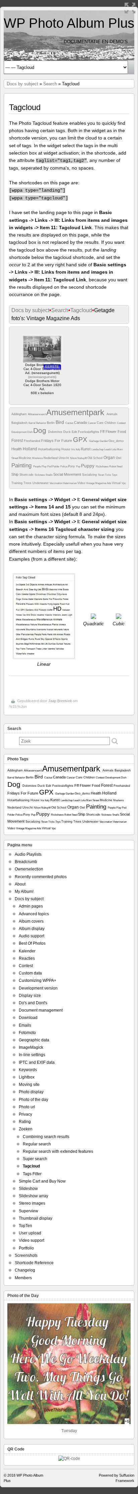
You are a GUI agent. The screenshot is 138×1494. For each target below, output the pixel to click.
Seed (119, 466)
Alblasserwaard (37, 414)
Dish (30, 432)
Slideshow (28, 1188)
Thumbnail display (35, 1218)
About (20, 884)
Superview (28, 1211)
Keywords (28, 1069)
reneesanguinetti (42, 377)
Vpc (124, 483)
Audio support (31, 936)
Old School (95, 458)
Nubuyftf (82, 458)
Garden (104, 441)
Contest (121, 423)
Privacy (25, 1114)
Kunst (86, 449)
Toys (114, 474)
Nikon (73, 458)
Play (44, 466)
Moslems (38, 458)
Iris (73, 449)
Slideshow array (33, 1196)
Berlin (51, 423)
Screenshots (26, 1255)
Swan (101, 474)
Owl (118, 458)
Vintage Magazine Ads (99, 483)
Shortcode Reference (34, 1262)
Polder (56, 466)
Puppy (88, 465)
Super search (35, 1158)
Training (17, 483)
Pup (78, 466)
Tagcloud (81, 310)
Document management (41, 1010)
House (66, 449)
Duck (67, 432)
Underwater (41, 483)
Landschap (97, 449)
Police (64, 466)
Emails (25, 1025)
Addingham (19, 414)
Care (101, 423)
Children (111, 423)
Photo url (27, 1107)
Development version (38, 988)
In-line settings (32, 1054)
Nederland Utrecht (57, 458)
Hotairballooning (49, 449)
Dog (40, 430)
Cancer (92, 423)
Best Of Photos (32, 943)
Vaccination (56, 483)
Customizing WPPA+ (37, 980)
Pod (49, 466)
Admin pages (31, 906)
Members (23, 1278)
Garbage (94, 441)
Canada (81, 423)
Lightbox (26, 1077)
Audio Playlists (28, 854)
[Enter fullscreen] (130, 8)
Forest (17, 440)
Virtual (117, 483)
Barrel (32, 423)
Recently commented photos (41, 876)
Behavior (41, 423)
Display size (30, 995)
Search (50, 83)
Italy (78, 449)
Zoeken (25, 1129)
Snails (49, 474)
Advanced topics (34, 914)
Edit (75, 432)
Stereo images (32, 1203)
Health (17, 449)
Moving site (29, 1084)
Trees (27, 483)
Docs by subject (22, 83)
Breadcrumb (26, 861)
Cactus (69, 423)
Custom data (30, 973)
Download (28, 1017)
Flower (112, 432)
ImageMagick (31, 1047)
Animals (112, 414)
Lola (114, 449)
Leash (108, 449)
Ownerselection (29, 869)
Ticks (108, 474)
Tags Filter (32, 1174)
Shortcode (26, 474)
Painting (22, 465)
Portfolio (26, 1248)
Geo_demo (116, 441)
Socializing (90, 474)
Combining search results (46, 1136)
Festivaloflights (89, 432)
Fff (103, 432)
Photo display (31, 1092)
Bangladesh (19, 423)
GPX (81, 439)
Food (122, 432)
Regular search (37, 1144)
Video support (31, 1240)
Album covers (31, 921)
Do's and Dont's (33, 1003)
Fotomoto (27, 1032)
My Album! (24, 891)
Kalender (27, 951)
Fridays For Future (57, 441)
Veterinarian (70, 483)
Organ (110, 457)
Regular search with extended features (58, 1151)
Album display (32, 928)
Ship (15, 474)
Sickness (40, 474)
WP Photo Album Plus (69, 23)
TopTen (25, 1225)
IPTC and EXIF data (37, 1062)
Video (81, 483)
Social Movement (67, 474)
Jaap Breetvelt (60, 701)
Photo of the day (33, 1099)
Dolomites (55, 432)
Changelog (25, 1270)
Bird (60, 422)
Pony (72, 466)
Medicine (25, 458)
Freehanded (32, 441)
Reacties (27, 958)
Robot (113, 466)
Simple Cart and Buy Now (42, 1181)
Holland (30, 449)
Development (19, 432)
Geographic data (34, 1040)
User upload (30, 1233)
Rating (25, 1121)
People (37, 466)
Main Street (93, 800)
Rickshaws (102, 466)
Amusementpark (76, 412)
